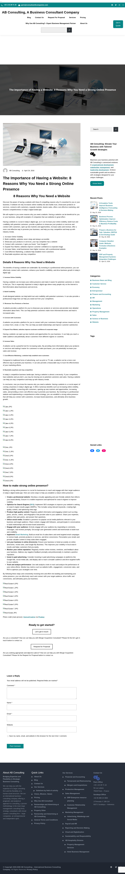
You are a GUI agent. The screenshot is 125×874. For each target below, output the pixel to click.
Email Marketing (22, 535)
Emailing (94, 388)
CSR (107, 383)
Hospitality (95, 401)
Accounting (96, 340)
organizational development (103, 165)
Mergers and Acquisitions (77, 785)
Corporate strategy (107, 379)
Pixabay (41, 617)
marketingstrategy (98, 414)
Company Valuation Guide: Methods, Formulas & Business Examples (107, 244)
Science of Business (100, 319)
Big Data (101, 349)
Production (74, 789)
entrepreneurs (106, 388)
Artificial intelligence (98, 344)
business (95, 353)
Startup (100, 422)
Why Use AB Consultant (43, 801)
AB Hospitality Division (74, 840)
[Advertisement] (62, 49)
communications (97, 375)
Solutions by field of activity (47, 790)
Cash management (98, 370)
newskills (111, 414)
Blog (36, 780)
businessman (96, 357)
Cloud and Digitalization (74, 832)
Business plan (109, 357)
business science (97, 362)
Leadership (108, 405)
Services (69, 773)
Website (76, 663)
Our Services (39, 787)
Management (97, 301)
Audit (111, 344)
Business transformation (100, 366)
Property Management (100, 312)
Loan (93, 409)
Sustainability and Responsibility (78, 836)
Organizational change (99, 418)
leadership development (99, 170)
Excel (93, 392)
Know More (97, 183)
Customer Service (99, 284)
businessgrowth (107, 353)
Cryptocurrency (97, 383)
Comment (11, 685)
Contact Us (38, 783)
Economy (96, 287)
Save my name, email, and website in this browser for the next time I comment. (38, 736)
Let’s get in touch (41, 632)
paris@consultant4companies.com (34, 5)
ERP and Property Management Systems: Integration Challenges (107, 257)
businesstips (111, 362)
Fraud (110, 396)
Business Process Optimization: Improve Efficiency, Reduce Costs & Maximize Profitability (108, 220)
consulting (110, 375)
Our (64, 773)
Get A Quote (118, 24)
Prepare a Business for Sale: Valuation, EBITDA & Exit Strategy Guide (108, 232)
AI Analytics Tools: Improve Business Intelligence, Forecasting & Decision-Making (108, 206)
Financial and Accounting (75, 777)
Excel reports (103, 392)
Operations (96, 308)
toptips (94, 426)
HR (93, 298)
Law (99, 405)
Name (9, 703)
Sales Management (72, 793)
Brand (110, 349)
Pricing (37, 797)
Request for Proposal (41, 647)
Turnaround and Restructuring (79, 781)
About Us (37, 777)
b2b (93, 349)
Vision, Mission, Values (43, 794)
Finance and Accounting (101, 294)
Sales (94, 315)
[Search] (69, 30)
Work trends (96, 431)
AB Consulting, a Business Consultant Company (40, 12)
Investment (112, 401)
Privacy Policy (39, 823)
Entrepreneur (97, 291)
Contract (94, 379)
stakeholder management (100, 167)
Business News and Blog (12, 663)
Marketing (96, 305)
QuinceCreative (29, 617)
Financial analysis (98, 396)
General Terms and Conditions (46, 820)
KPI (93, 405)
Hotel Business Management (78, 852)
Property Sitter (40, 810)
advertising (107, 340)
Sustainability (111, 422)
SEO (32, 504)
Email (9, 714)
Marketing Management (74, 812)
